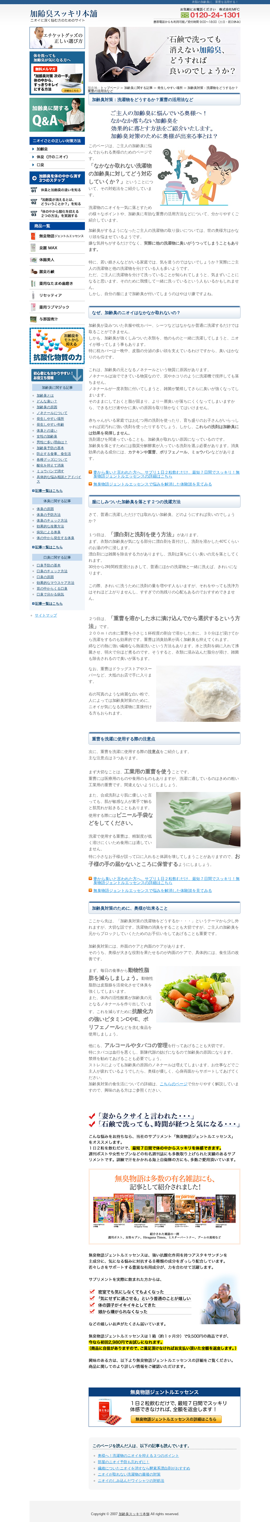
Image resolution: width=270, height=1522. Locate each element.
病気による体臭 (49, 532)
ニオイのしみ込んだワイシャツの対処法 (131, 1480)
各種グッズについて (52, 460)
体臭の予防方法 (49, 515)
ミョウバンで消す (50, 471)
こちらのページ (173, 1084)
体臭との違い (47, 431)
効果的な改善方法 (50, 526)
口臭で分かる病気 (50, 594)
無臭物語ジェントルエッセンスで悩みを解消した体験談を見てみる (152, 484)
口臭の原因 (45, 577)
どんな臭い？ (47, 401)
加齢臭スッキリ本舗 (134, 1514)
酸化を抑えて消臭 (50, 465)
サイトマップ (46, 615)
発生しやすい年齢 (50, 424)
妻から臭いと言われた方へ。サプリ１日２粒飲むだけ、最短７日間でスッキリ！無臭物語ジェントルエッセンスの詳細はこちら (166, 474)
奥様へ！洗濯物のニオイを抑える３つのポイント (138, 1455)
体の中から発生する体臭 (55, 538)
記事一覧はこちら (49, 491)
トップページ (109, 88)
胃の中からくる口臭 (52, 588)
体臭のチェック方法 (52, 520)
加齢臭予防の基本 (50, 448)
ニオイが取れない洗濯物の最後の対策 (129, 1474)
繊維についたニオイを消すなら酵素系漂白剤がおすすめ (144, 1468)
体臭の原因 (45, 509)
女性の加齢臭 (47, 436)
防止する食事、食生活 (54, 454)
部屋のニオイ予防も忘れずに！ (124, 1462)
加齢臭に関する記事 (138, 88)
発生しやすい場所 (50, 419)
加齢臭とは (45, 395)
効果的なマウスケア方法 (55, 583)
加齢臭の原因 (47, 407)
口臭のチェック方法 (52, 571)
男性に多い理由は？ (52, 442)
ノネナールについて (52, 413)
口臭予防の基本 (49, 565)
